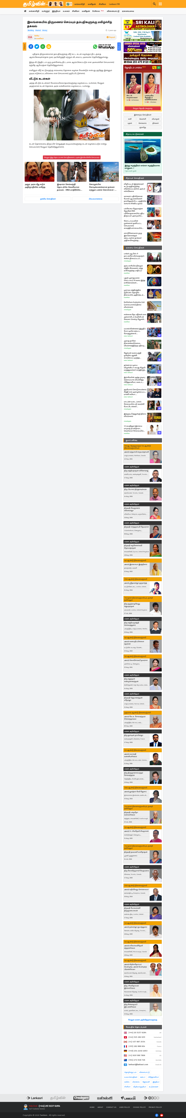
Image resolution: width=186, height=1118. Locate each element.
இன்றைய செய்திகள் (142, 115)
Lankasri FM (114, 4)
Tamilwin (43, 1115)
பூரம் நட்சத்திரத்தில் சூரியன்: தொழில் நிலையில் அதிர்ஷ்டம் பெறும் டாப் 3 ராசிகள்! (133, 292)
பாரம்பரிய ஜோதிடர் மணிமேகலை (151, 98)
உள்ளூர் (45, 11)
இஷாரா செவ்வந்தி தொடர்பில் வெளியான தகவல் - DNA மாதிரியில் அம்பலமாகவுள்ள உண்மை (70, 187)
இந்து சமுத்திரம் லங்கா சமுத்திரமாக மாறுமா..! (142, 166)
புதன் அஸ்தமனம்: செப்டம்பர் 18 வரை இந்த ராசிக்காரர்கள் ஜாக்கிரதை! (134, 280)
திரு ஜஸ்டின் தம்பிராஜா (133, 735)
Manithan (127, 273)
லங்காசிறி (79, 4)
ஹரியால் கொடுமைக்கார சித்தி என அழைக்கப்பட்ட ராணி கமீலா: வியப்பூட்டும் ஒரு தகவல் (135, 392)
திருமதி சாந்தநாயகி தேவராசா (136, 527)
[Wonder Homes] (142, 36)
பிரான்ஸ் (136, 1082)
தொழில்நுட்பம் (130, 1072)
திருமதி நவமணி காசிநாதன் (135, 852)
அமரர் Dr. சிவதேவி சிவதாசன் (136, 831)
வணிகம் (40, 38)
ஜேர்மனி (146, 1082)
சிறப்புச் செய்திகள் (135, 178)
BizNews (98, 11)
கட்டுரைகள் (153, 1087)
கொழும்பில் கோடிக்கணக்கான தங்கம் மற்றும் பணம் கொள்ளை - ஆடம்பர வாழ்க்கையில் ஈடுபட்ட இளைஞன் (102, 187)
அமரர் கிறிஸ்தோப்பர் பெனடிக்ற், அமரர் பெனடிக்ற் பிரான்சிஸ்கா (135, 966)
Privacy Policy (155, 1107)
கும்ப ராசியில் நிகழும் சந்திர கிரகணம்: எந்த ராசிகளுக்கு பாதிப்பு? (133, 268)
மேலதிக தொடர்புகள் (136, 1027)
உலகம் (66, 11)
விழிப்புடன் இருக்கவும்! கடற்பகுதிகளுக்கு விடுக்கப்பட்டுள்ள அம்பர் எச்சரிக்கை (134, 187)
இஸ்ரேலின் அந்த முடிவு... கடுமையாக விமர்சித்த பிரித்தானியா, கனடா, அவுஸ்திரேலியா (135, 379)
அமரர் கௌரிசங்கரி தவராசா (136, 660)
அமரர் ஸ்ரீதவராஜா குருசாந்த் (135, 583)
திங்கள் (155, 123)
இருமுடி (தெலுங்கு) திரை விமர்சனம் (135, 415)
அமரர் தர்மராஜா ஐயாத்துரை (135, 927)
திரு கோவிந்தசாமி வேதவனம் (136, 871)
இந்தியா (56, 11)
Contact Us (111, 1107)
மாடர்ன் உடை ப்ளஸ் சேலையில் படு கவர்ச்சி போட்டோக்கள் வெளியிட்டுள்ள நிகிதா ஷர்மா (134, 404)
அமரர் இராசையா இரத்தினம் (135, 564)
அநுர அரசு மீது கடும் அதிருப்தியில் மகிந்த (35, 185)
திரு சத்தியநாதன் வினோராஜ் (136, 471)
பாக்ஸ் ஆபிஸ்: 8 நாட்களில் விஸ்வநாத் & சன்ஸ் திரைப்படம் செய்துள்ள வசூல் (134, 256)
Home (92, 1107)
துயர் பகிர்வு (131, 440)
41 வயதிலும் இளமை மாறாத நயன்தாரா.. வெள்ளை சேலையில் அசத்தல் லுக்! (133, 428)
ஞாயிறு (142, 127)
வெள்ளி (142, 119)
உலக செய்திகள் (130, 1077)
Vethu (36, 35)
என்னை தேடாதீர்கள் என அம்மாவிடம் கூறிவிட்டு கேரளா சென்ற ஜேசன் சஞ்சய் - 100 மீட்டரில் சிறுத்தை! (135, 317)
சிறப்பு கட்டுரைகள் (135, 134)
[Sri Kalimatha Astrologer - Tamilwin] (142, 25)
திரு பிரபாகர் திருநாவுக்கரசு (135, 489)
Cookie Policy (139, 1107)
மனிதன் (92, 4)
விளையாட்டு (113, 11)
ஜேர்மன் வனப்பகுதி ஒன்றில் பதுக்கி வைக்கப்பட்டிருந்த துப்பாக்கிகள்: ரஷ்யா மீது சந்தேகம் (134, 355)
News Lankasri (128, 336)
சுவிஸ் (126, 1082)
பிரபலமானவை (95, 199)
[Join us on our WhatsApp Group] (103, 46)
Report (112, 37)
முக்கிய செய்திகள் (48, 199)
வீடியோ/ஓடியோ (139, 1087)
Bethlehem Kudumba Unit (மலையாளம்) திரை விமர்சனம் (134, 304)
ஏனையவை (128, 11)
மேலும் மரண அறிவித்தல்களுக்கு (142, 1020)
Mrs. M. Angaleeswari (132, 97)
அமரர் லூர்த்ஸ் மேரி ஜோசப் (135, 792)
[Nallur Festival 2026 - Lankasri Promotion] (142, 58)
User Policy (124, 1107)
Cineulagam (127, 261)
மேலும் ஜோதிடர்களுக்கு (142, 108)
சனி (129, 119)
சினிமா (102, 4)
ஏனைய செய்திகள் (135, 247)
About (100, 1107)
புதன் (130, 123)
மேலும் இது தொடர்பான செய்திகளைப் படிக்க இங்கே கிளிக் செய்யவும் (71, 157)
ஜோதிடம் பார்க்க (135, 67)
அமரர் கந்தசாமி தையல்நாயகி (136, 452)
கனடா (142, 1077)
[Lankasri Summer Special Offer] (142, 47)
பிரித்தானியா (153, 1077)
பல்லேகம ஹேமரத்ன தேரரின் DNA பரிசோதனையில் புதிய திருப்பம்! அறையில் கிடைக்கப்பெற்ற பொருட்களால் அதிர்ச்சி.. (135, 212)
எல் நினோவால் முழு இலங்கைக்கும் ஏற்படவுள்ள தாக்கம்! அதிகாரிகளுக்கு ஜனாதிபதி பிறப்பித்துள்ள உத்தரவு (135, 237)
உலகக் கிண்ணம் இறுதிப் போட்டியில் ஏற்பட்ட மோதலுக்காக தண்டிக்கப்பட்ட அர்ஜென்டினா (135, 331)
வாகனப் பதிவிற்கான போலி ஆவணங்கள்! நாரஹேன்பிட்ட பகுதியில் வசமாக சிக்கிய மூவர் (135, 200)
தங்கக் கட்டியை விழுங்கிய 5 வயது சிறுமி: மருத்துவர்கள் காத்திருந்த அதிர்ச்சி (135, 367)
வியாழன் (155, 119)
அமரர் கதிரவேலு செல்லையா (136, 889)
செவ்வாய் (143, 123)
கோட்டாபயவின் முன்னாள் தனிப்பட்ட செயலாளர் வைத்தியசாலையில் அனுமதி (133, 224)
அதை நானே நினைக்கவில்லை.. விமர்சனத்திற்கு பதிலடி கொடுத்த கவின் (134, 343)
